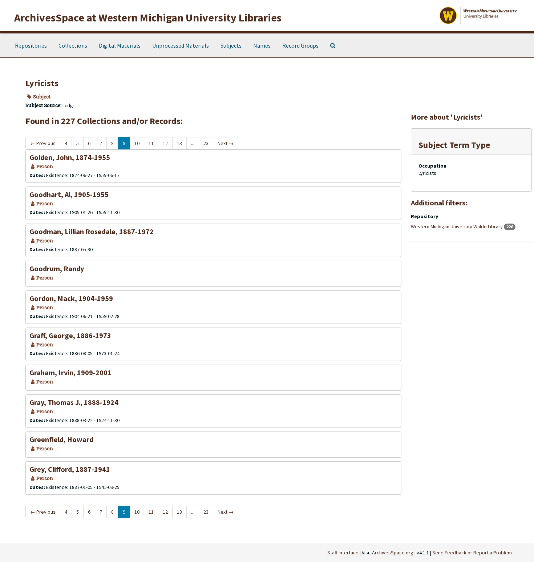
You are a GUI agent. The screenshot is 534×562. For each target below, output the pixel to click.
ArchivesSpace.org (392, 552)
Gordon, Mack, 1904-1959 (71, 298)
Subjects (231, 45)
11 (151, 143)
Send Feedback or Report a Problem (472, 552)
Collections (72, 45)
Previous (43, 143)
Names (262, 45)
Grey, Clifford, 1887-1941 (69, 469)
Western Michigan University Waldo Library (457, 226)
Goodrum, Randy (56, 268)
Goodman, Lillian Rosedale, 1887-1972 (91, 231)
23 (206, 143)
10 (136, 143)
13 (179, 143)
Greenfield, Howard (61, 439)
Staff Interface (343, 552)
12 (165, 143)
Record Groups (300, 45)
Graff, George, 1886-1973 (70, 335)
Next (226, 143)
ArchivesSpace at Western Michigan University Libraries (148, 17)
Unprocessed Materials (180, 45)
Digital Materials (120, 45)
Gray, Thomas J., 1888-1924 (73, 402)
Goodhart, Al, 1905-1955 (69, 194)
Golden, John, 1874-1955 (69, 157)
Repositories (31, 45)
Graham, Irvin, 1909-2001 (70, 372)
